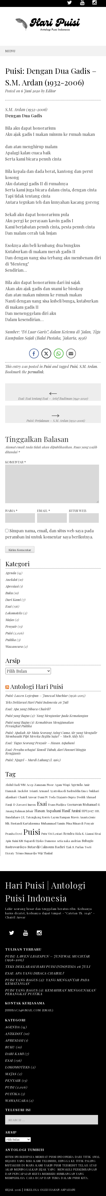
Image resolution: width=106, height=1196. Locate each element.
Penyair (11, 626)
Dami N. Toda (47, 797)
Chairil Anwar (27, 797)
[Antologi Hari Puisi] (53, 35)
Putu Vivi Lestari (51, 834)
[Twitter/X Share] (46, 353)
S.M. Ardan (88, 366)
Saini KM (17, 841)
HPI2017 (88, 811)
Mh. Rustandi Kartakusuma (22, 823)
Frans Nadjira (57, 805)
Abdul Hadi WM (15, 785)
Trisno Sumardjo (26, 853)
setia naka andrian (69, 841)
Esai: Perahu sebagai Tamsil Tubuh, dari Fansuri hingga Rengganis (45, 751)
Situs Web (77, 510)
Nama (11, 510)
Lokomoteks (13, 613)
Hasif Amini (71, 810)
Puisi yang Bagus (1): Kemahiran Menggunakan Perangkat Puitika (39, 724)
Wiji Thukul (45, 853)
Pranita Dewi (13, 834)
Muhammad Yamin (53, 823)
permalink (35, 371)
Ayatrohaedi (58, 791)
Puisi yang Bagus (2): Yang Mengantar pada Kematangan (46, 715)
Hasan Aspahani (47, 810)
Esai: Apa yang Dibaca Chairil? (28, 709)
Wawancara (14, 646)
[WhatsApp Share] (59, 353)
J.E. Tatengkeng (31, 817)
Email (43, 510)
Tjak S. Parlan (75, 847)
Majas (9, 619)
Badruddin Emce (77, 791)
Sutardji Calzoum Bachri (46, 847)
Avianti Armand (39, 791)
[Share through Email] (71, 353)
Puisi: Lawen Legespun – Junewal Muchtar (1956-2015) (45, 695)
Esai (8, 606)
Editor (51, 90)
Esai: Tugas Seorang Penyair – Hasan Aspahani (40, 743)
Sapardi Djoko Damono (40, 841)
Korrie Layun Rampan (56, 817)
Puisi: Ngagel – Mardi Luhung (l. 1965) (33, 760)
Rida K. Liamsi (84, 834)
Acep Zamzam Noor (40, 785)
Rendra (68, 833)
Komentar (15, 462)
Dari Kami (13, 599)
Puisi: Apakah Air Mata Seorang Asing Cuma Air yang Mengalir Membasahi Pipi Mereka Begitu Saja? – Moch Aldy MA (51, 734)
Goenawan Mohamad (82, 804)
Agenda (10, 573)
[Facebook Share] (34, 353)
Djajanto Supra (66, 797)
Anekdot (11, 579)
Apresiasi (12, 586)
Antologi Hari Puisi (36, 686)
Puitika (10, 639)
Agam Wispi (62, 785)
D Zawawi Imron (24, 805)
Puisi (47, 366)
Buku (9, 593)
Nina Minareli (74, 823)
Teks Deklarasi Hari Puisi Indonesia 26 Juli (36, 702)
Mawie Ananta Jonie (83, 817)
